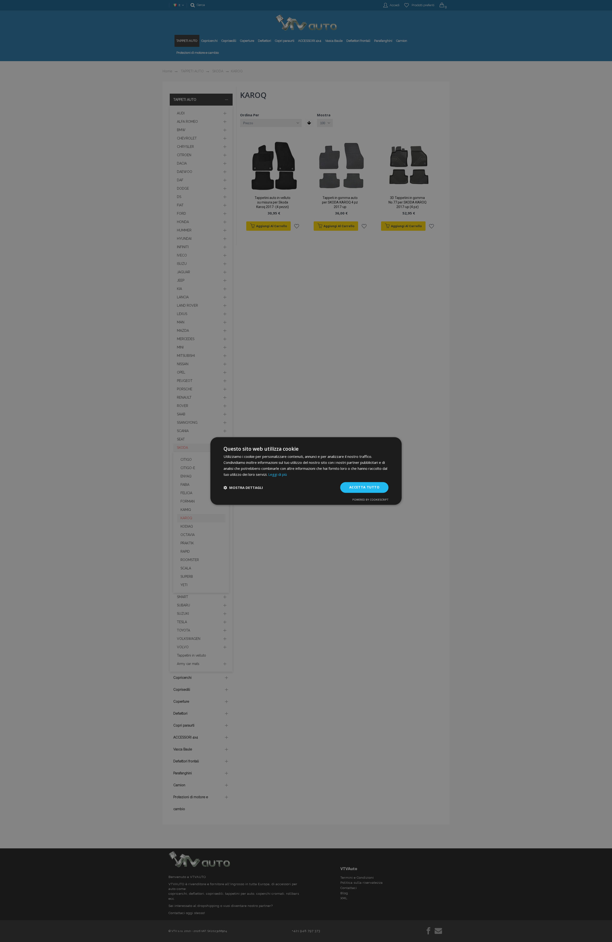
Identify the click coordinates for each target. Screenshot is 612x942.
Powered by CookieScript (370, 500)
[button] (243, 487)
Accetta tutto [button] (364, 487)
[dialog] (306, 471)
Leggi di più (277, 474)
